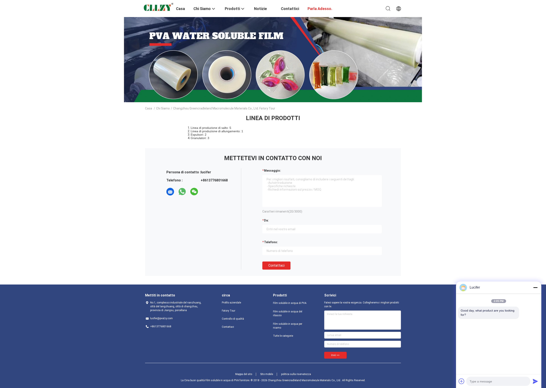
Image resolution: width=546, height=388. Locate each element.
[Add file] (462, 381)
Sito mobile (266, 374)
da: (266, 220)
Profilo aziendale (231, 302)
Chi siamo (163, 108)
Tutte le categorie (283, 335)
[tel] (206, 191)
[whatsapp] (182, 191)
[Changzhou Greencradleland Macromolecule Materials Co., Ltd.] (158, 7)
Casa (148, 108)
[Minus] (535, 287)
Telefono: (271, 242)
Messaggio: (272, 170)
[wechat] (194, 191)
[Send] (535, 381)
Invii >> (335, 355)
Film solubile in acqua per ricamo (287, 325)
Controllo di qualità (233, 318)
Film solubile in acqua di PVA (289, 303)
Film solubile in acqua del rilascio (287, 313)
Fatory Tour (228, 310)
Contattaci (276, 265)
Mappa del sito (243, 374)
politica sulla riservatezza (296, 374)
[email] (170, 191)
